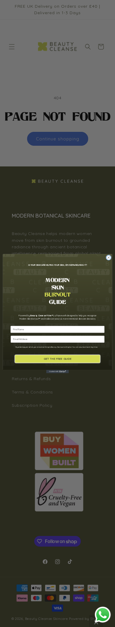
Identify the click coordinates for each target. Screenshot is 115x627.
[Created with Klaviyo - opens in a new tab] (57, 371)
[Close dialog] (108, 257)
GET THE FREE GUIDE (57, 358)
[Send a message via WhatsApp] (102, 614)
